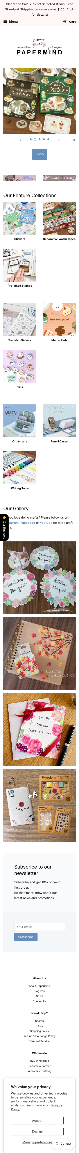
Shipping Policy (39, 1031)
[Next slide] (59, 140)
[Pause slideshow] (74, 140)
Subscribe (26, 937)
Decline (37, 1131)
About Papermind (39, 986)
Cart (72, 22)
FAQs (39, 1026)
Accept (37, 1120)
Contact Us (40, 1001)
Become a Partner (39, 1066)
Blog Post (39, 991)
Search (39, 1021)
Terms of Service (39, 1041)
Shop (40, 154)
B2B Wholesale (39, 1060)
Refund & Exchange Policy (39, 1036)
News (39, 996)
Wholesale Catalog (39, 1071)
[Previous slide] (20, 140)
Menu (13, 22)
